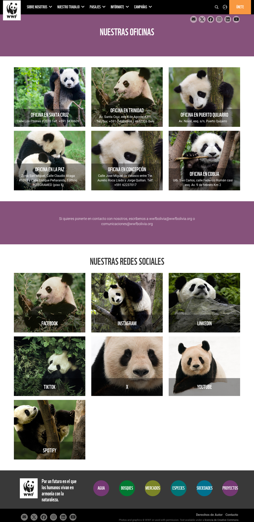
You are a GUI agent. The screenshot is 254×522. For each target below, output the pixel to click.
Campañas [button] (141, 7)
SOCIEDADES (204, 488)
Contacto (231, 515)
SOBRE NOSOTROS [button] (37, 7)
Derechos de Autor (209, 515)
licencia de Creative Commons (222, 519)
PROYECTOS (230, 488)
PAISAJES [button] (95, 7)
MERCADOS (152, 488)
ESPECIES (178, 488)
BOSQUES (127, 488)
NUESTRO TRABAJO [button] (68, 7)
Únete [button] (240, 7)
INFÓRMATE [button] (118, 7)
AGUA (101, 488)
